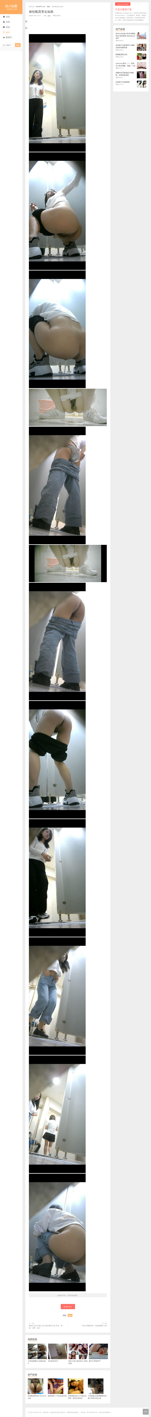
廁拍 (70, 1315)
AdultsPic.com (11, 7)
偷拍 (8, 32)
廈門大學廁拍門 (94, 1361)
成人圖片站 (62, 1412)
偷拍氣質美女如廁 (41, 11)
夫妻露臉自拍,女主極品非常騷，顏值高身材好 (77, 1397)
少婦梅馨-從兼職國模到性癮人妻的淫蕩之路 (97, 1397)
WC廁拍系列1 (53, 1361)
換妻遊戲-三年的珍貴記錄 (57, 1396)
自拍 (8, 21)
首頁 (8, 16)
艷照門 (9, 37)
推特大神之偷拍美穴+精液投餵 (78, 1362)
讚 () (69, 1306)
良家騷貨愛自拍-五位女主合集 (37, 1397)
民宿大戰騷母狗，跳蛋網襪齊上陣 (94, 1325)
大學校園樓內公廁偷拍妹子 (37, 1362)
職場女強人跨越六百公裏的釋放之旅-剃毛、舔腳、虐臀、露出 (46, 1326)
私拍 (8, 27)
